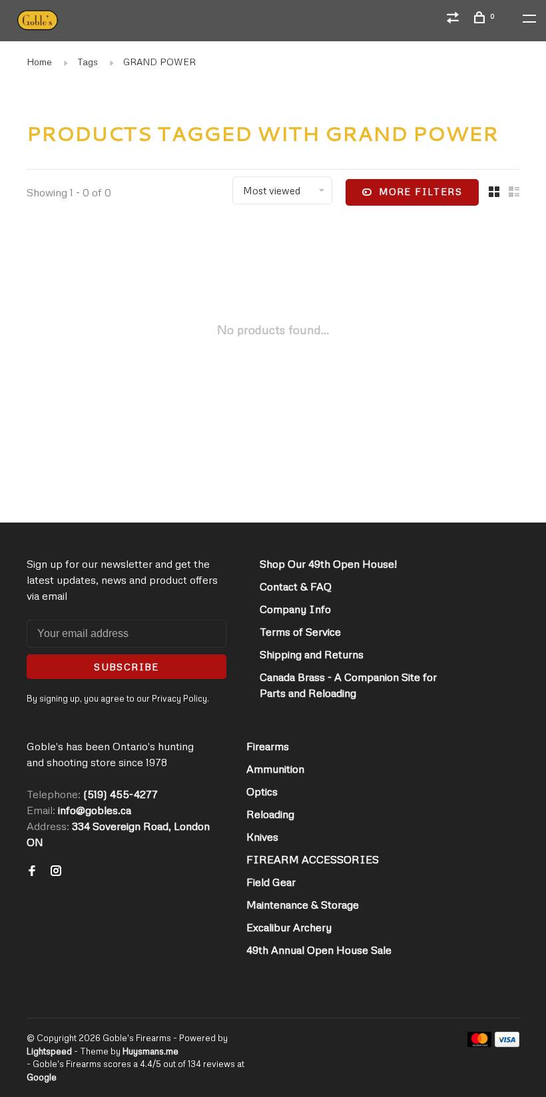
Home (39, 61)
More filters (420, 191)
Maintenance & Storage (302, 904)
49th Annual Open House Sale (319, 950)
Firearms (267, 746)
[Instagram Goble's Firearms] (56, 871)
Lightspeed (49, 1051)
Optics (262, 791)
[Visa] (507, 1043)
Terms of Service (300, 631)
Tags (87, 61)
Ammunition (275, 768)
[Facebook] (32, 871)
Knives (262, 836)
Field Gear (271, 882)
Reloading (270, 814)
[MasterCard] (479, 1043)
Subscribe (126, 666)
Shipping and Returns (312, 654)
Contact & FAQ (296, 586)
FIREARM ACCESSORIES (312, 859)
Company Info (295, 609)
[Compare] (455, 19)
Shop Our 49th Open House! (328, 563)
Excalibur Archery (289, 927)
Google (42, 1077)
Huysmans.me (150, 1051)
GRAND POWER (159, 61)
